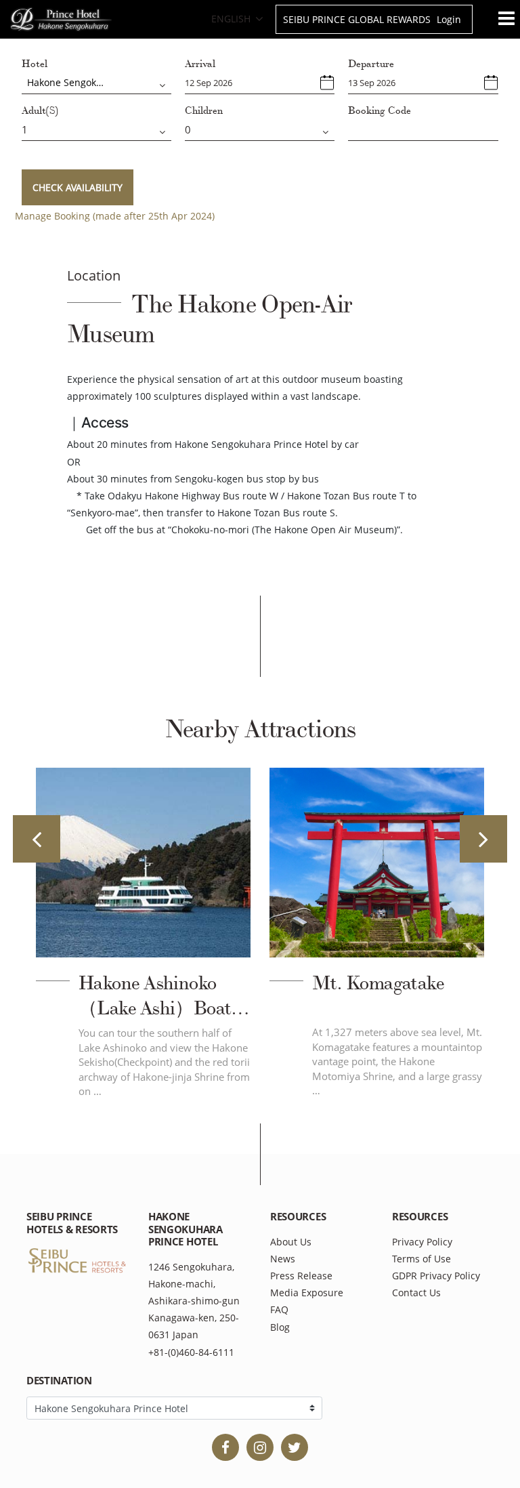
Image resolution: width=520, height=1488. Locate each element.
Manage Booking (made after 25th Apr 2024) (115, 215)
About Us (290, 1241)
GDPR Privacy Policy (436, 1275)
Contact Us (416, 1292)
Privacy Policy (422, 1241)
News (282, 1258)
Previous (36, 839)
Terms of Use (421, 1258)
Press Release (301, 1275)
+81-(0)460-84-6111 (191, 1352)
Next (483, 839)
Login (449, 19)
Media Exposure (306, 1292)
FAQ (279, 1309)
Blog (280, 1327)
